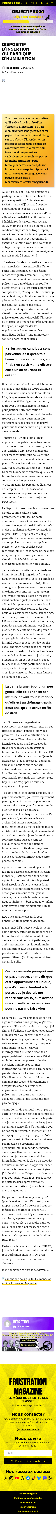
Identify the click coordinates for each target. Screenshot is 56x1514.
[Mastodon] (45, 1478)
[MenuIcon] (52, 3)
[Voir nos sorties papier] (42, 3)
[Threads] (22, 1478)
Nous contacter (28, 1502)
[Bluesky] (39, 1478)
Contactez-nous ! (30, 1429)
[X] (5, 1478)
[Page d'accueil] (12, 3)
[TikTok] (33, 1478)
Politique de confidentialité (28, 1498)
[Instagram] (11, 1478)
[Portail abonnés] (47, 3)
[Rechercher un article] (27, 3)
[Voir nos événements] (37, 3)
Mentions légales (28, 1493)
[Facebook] (28, 1478)
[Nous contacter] (32, 3)
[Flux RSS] (50, 1478)
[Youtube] (17, 1478)
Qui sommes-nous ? (28, 1511)
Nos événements (28, 1506)
